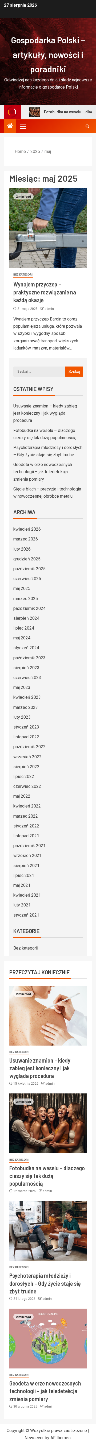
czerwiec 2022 (27, 786)
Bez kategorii (23, 274)
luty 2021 (22, 905)
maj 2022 (21, 796)
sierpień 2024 (26, 618)
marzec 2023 (25, 707)
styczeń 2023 (26, 727)
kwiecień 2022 (27, 806)
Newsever (34, 1437)
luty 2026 (22, 549)
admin (49, 309)
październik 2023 (29, 657)
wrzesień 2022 (27, 756)
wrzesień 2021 (27, 855)
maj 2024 (21, 637)
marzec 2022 (25, 816)
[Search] (87, 126)
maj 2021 (21, 885)
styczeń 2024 (26, 647)
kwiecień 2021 (27, 895)
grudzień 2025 (27, 558)
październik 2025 (29, 568)
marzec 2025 (25, 598)
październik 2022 (29, 746)
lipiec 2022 (23, 776)
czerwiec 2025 (27, 578)
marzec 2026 (25, 539)
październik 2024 (29, 608)
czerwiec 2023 (27, 677)
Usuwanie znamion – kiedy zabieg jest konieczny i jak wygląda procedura (45, 413)
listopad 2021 (26, 835)
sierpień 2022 (26, 766)
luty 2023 (22, 717)
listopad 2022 (26, 736)
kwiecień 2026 (27, 529)
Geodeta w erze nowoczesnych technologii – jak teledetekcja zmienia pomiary (42, 471)
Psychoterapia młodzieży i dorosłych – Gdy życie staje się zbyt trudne (45, 1283)
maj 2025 (21, 588)
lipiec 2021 (23, 875)
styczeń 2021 (26, 915)
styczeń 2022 (26, 826)
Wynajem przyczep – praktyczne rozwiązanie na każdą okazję (44, 292)
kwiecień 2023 (27, 697)
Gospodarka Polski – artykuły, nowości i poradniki (48, 54)
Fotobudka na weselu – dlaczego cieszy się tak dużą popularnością (47, 1175)
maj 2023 (21, 687)
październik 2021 (29, 845)
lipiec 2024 (23, 628)
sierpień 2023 (26, 667)
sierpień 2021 (26, 865)
